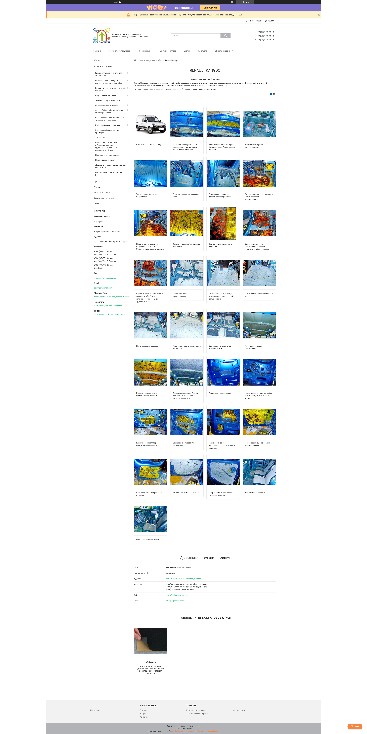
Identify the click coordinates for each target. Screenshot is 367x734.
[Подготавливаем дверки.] (223, 372)
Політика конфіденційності (208, 731)
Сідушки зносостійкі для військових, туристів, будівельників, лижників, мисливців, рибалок (106, 146)
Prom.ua (197, 726)
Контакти (202, 51)
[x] (274, 94)
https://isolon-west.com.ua (177, 595)
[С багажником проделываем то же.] (259, 272)
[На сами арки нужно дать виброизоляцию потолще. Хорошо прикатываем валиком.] (150, 223)
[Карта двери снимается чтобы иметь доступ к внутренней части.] (259, 372)
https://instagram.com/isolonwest (108, 306)
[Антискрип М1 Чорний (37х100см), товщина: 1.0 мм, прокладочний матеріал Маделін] (150, 640)
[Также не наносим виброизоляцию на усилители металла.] (223, 422)
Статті (96, 203)
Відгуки (187, 51)
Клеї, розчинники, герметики (107, 125)
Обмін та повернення (224, 51)
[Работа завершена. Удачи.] (150, 518)
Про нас (97, 181)
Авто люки (100, 137)
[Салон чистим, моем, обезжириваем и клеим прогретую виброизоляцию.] (259, 223)
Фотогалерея (239, 710)
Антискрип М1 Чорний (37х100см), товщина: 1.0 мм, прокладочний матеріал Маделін (150, 669)
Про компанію (145, 51)
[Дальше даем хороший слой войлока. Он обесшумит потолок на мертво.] (186, 372)
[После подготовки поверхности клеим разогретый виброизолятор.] (259, 173)
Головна (97, 51)
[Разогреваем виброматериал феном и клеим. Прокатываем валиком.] (223, 123)
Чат (357, 726)
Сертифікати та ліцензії (104, 198)
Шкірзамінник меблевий (105, 95)
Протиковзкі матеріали (105, 160)
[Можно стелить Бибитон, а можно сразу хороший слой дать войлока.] (223, 272)
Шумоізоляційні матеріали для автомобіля (108, 74)
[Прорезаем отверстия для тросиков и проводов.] (223, 471)
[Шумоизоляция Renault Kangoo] (150, 123)
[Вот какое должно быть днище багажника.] (186, 223)
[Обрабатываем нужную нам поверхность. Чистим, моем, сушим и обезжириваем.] (186, 123)
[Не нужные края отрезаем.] (150, 325)
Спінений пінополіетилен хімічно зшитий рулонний (109, 111)
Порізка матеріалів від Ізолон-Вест (108, 173)
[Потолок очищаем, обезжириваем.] (259, 325)
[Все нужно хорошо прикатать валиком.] (150, 471)
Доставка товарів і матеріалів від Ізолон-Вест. (110, 166)
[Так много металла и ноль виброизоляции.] (150, 173)
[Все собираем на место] (259, 471)
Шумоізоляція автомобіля (150, 60)
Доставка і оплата (168, 51)
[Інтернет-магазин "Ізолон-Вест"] (101, 35)
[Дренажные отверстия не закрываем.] (186, 422)
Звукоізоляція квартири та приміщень (107, 131)
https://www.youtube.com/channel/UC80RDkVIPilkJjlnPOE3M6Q (120, 297)
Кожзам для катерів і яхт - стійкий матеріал (110, 89)
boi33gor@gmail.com (175, 601)
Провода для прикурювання (107, 155)
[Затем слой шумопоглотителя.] (186, 471)
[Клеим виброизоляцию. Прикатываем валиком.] (150, 372)
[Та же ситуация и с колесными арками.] (186, 173)
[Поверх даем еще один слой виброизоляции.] (259, 422)
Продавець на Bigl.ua (183, 729)
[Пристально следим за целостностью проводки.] (223, 173)
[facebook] (271, 94)
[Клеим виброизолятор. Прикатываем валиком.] (150, 422)
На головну (95, 710)
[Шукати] (225, 35)
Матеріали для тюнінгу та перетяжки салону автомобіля (108, 81)
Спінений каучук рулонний (106, 105)
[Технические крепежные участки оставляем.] (186, 325)
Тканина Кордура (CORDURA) (108, 100)
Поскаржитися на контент (185, 731)
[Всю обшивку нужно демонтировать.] (259, 123)
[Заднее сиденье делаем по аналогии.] (223, 223)
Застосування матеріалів (197, 713)
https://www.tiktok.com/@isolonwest (109, 314)
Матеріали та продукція (119, 51)
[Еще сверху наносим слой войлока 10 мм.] (223, 325)
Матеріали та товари (103, 66)
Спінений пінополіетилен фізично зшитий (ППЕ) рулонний (109, 118)
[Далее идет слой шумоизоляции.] (186, 272)
